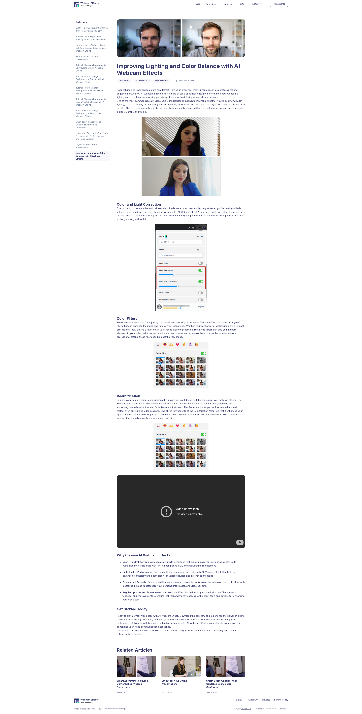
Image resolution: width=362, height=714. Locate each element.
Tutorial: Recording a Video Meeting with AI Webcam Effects (91, 38)
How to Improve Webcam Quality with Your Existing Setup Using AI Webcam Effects (91, 48)
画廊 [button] (242, 4)
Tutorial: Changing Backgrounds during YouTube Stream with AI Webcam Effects (91, 102)
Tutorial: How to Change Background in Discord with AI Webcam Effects (90, 79)
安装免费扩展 (279, 4)
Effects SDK (246, 709)
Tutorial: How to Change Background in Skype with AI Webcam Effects (89, 91)
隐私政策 (266, 700)
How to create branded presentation (87, 58)
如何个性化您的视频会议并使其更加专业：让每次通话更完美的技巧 (92, 29)
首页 (198, 4)
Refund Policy (281, 700)
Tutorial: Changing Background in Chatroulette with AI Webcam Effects (91, 68)
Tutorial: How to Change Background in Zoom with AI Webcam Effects (89, 113)
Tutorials (81, 22)
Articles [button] (228, 4)
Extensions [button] (211, 4)
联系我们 (240, 700)
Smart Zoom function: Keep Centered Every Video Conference (88, 125)
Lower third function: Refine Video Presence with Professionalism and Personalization (92, 136)
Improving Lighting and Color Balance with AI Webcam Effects (90, 156)
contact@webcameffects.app (114, 709)
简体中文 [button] (258, 4)
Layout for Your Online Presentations (86, 146)
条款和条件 (253, 700)
